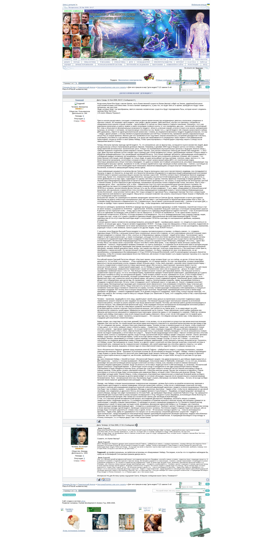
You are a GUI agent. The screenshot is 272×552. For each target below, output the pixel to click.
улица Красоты (201, 59)
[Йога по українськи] (208, 5)
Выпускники (157, 64)
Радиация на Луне (100, 531)
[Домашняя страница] (105, 479)
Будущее (67, 64)
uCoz (83, 501)
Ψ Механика (105, 62)
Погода (77, 62)
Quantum (187, 59)
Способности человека (132, 59)
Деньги (67, 62)
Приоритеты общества (163, 62)
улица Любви (174, 59)
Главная (67, 59)
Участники (177, 80)
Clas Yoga (191, 62)
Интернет (180, 62)
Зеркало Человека (88, 59)
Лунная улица (120, 62)
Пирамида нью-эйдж (126, 531)
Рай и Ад (203, 62)
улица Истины (90, 62)
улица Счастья (160, 59)
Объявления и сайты (175, 64)
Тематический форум (86, 87)
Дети (131, 62)
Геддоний (79, 100)
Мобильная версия (199, 5)
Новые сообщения (164, 80)
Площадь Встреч (143, 62)
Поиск (201, 80)
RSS (207, 80)
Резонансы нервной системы (110, 64)
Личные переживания (84, 64)
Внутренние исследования (138, 64)
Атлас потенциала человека (74, 531)
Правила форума (190, 80)
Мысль (79, 425)
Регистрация (193, 64)
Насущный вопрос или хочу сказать (111, 87)
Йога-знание (105, 59)
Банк (75, 59)
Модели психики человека (152, 532)
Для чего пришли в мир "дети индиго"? (143, 87)
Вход (205, 64)
